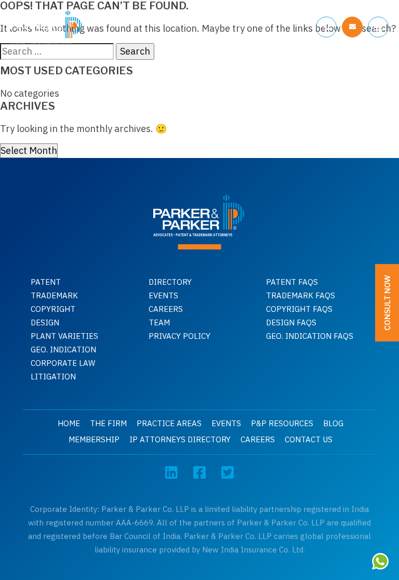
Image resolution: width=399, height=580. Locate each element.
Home (69, 423)
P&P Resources (282, 423)
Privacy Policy (179, 336)
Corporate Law (63, 363)
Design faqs (291, 322)
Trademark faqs (300, 295)
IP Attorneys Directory (180, 439)
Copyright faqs (299, 309)
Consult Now (387, 303)
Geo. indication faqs (309, 336)
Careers (166, 309)
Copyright (53, 309)
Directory (170, 282)
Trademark (54, 295)
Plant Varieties (64, 336)
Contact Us (308, 439)
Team (159, 322)
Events (163, 295)
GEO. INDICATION (63, 349)
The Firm (108, 423)
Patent (46, 282)
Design (45, 322)
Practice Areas (169, 423)
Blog (333, 423)
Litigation (53, 376)
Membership (94, 439)
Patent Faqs (292, 282)
